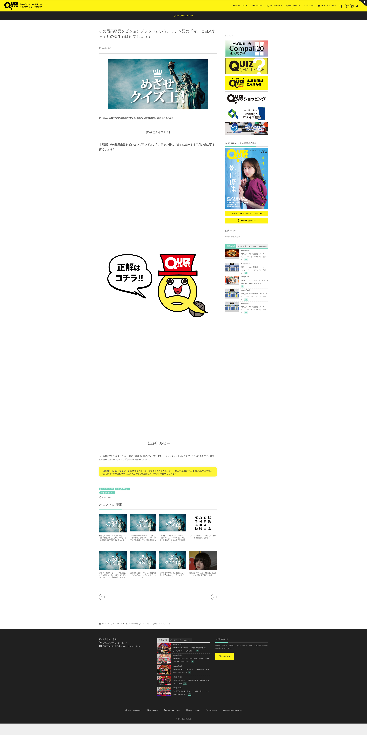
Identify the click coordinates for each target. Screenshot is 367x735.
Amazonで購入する (248, 221)
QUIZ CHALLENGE (106, 489)
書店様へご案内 (109, 639)
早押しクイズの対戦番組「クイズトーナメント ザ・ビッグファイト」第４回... (254, 310)
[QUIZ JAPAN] (23, 5)
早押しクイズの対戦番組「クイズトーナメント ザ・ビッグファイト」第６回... (254, 270)
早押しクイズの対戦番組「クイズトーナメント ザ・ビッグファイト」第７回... (254, 257)
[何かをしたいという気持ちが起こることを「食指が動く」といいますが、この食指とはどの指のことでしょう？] (113, 531)
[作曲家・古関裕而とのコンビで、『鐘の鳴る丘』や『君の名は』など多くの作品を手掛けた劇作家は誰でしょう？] (172, 530)
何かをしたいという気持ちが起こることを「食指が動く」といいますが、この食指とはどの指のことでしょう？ (113, 538)
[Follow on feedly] (352, 6)
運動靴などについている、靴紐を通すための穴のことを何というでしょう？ (143, 575)
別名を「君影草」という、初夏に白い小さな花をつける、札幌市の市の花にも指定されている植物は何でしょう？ (113, 575)
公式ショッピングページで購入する (248, 213)
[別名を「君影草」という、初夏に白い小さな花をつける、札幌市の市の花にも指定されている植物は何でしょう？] (113, 568)
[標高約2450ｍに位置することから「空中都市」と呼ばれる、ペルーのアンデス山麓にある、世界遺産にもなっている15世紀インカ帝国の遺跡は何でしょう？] (143, 530)
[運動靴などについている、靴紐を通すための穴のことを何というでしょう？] (143, 567)
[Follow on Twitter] (347, 6)
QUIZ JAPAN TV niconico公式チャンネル (121, 646)
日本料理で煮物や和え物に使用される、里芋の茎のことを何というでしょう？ (172, 575)
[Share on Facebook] (341, 6)
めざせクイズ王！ (122, 489)
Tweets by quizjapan (232, 237)
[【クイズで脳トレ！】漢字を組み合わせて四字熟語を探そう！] (203, 531)
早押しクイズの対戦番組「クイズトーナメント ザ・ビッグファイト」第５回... (254, 296)
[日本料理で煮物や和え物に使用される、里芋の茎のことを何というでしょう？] (172, 567)
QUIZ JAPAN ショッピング (114, 643)
